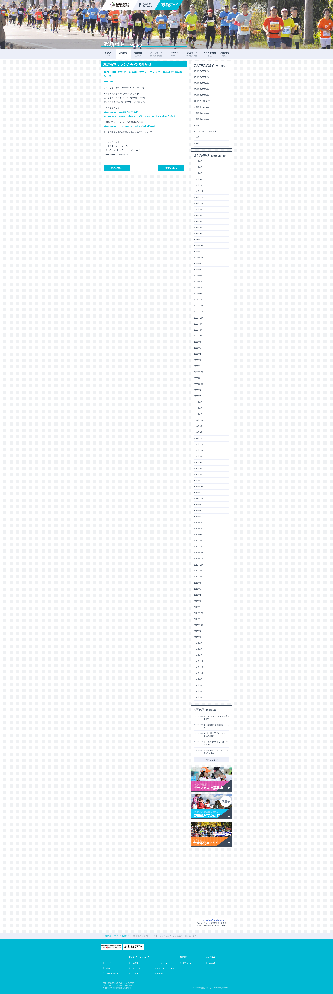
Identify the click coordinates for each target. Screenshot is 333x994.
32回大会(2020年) (201, 95)
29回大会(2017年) (201, 113)
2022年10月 (199, 384)
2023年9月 (198, 324)
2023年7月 (198, 336)
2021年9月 (198, 426)
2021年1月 (198, 438)
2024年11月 (198, 251)
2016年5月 (198, 697)
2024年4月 (198, 294)
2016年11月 (198, 667)
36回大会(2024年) (201, 83)
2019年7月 (198, 517)
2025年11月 (198, 197)
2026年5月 (198, 173)
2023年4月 (198, 354)
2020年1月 (198, 480)
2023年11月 (198, 312)
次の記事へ (171, 168)
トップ (108, 963)
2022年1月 (198, 414)
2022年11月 (198, 378)
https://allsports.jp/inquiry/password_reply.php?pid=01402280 (129, 126)
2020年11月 (198, 444)
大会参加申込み (111, 974)
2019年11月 (198, 492)
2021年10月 (199, 420)
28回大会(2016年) (201, 119)
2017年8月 (198, 637)
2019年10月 (199, 498)
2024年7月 (198, 276)
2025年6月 (198, 221)
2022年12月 (199, 372)
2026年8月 (198, 161)
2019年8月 (198, 511)
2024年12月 (199, 245)
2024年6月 (198, 282)
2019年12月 (199, 486)
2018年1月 (198, 607)
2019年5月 (198, 529)
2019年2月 (198, 541)
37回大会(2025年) (201, 77)
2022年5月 (198, 408)
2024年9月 (198, 264)
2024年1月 (198, 300)
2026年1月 (198, 185)
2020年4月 (198, 462)
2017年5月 (198, 649)
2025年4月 (198, 233)
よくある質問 (136, 968)
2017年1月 (198, 655)
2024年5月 (198, 288)
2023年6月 (198, 342)
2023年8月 (198, 330)
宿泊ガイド (187, 963)
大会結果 (212, 963)
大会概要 (134, 963)
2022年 (197, 137)
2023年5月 (198, 348)
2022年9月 (198, 390)
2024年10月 (199, 258)
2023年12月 (199, 306)
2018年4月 (198, 595)
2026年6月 (198, 167)
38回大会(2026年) (201, 71)
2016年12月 (199, 661)
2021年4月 (198, 432)
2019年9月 (198, 505)
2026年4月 (198, 179)
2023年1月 (198, 366)
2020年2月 (198, 474)
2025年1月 (198, 240)
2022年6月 (198, 402)
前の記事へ (117, 168)
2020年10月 (199, 450)
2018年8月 (198, 577)
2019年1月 (198, 547)
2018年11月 (198, 559)
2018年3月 (198, 601)
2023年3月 (198, 360)
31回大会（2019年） (202, 101)
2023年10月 (199, 318)
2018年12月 (199, 553)
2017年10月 (199, 625)
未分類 (196, 125)
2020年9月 (198, 456)
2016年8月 (198, 685)
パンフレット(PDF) (166, 968)
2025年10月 (199, 203)
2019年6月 (198, 523)
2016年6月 (198, 691)
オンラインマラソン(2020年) (205, 131)
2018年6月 (198, 583)
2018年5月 (198, 589)
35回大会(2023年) (201, 89)
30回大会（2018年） (202, 107)
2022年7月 (198, 396)
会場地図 (160, 974)
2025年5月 (198, 227)
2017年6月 (198, 643)
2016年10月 (199, 673)
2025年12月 (199, 191)
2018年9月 (198, 571)
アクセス (134, 974)
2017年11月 (198, 619)
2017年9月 (198, 631)
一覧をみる (210, 759)
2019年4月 (198, 535)
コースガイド (162, 963)
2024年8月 (198, 270)
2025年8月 (198, 215)
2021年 (197, 143)
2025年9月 (198, 209)
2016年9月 (198, 679)
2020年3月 (198, 468)
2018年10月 (199, 565)
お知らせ (109, 968)
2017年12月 (199, 613)
